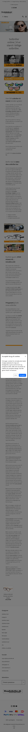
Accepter (22, 375)
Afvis (15, 375)
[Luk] (25, 356)
